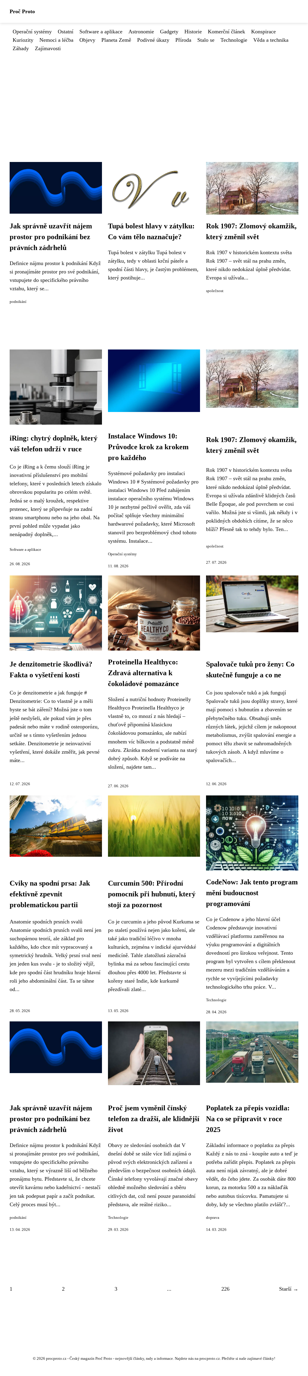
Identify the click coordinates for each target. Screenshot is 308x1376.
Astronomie (141, 32)
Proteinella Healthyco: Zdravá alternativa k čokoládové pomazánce (143, 673)
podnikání (18, 302)
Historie (193, 32)
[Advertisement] (154, 98)
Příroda (183, 40)
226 (225, 1289)
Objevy (87, 40)
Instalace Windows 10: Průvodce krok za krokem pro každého (148, 447)
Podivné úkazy (153, 40)
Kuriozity (23, 40)
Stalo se (205, 40)
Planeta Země (116, 40)
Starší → (288, 1289)
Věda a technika (270, 40)
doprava (212, 1218)
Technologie (233, 40)
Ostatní (65, 32)
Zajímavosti (48, 48)
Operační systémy (32, 32)
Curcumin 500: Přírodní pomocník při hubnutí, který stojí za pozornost (152, 894)
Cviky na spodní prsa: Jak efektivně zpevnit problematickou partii (50, 894)
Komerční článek (226, 32)
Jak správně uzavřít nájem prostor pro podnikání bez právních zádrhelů (51, 237)
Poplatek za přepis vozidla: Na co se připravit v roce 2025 (248, 1118)
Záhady (21, 48)
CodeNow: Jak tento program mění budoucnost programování (252, 893)
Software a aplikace (100, 32)
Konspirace (263, 32)
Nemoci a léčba (56, 40)
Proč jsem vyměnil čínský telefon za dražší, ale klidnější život (153, 1118)
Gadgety (169, 32)
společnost (214, 291)
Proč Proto (22, 11)
